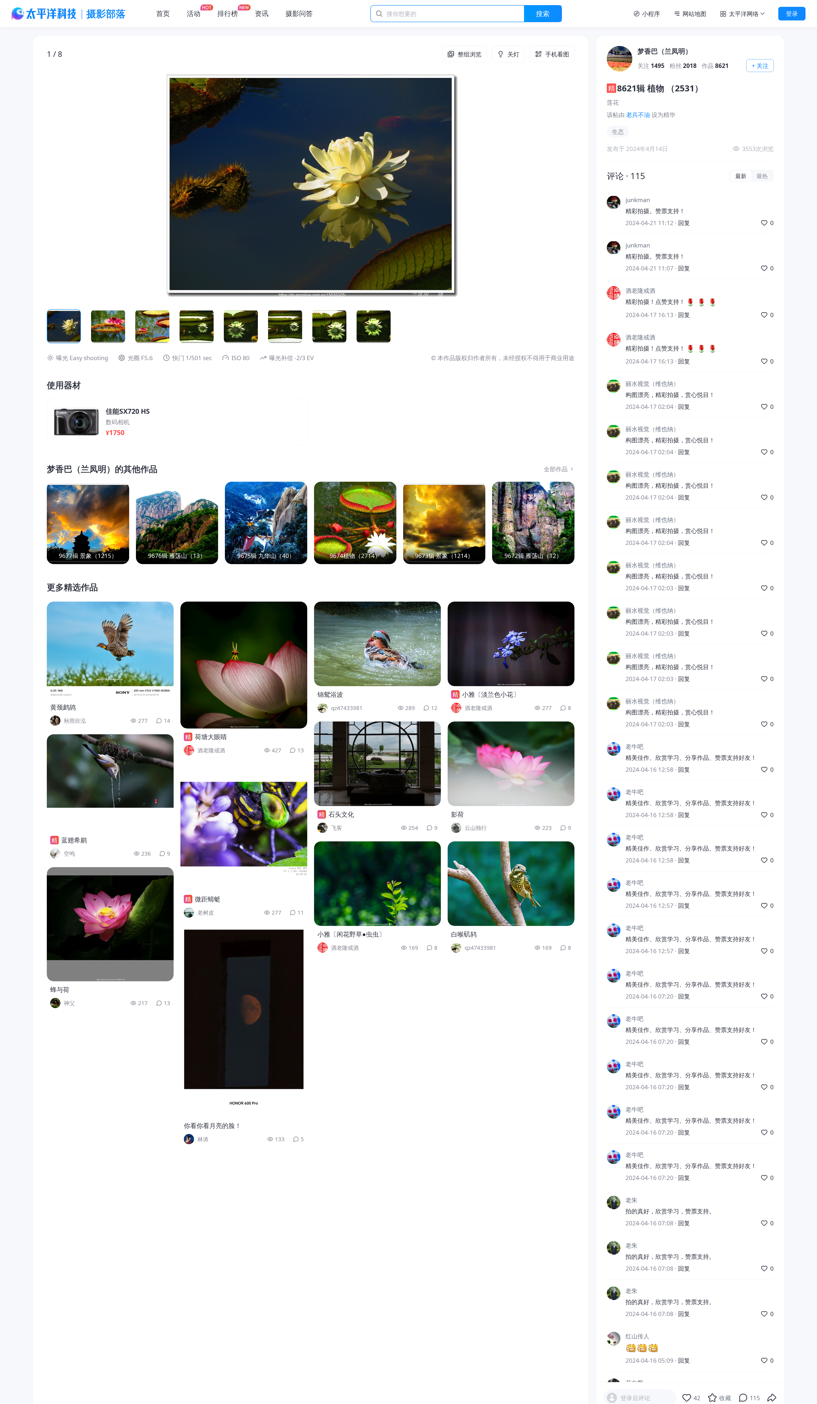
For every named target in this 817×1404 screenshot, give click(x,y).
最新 (740, 176)
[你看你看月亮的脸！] (243, 1021)
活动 (193, 13)
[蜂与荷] (110, 924)
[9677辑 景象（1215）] (88, 523)
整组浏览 (469, 54)
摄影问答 (299, 13)
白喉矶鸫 (464, 934)
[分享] (772, 1398)
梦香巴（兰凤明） (664, 51)
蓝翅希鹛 (74, 840)
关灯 (513, 54)
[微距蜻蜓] (243, 827)
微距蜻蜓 (207, 899)
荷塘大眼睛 (211, 736)
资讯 (262, 13)
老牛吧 (634, 746)
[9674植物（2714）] (355, 523)
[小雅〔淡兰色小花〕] (511, 644)
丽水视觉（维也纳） (652, 383)
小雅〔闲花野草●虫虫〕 (351, 934)
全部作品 (556, 469)
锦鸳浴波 (330, 694)
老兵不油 (638, 115)
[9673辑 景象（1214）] (444, 523)
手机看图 (557, 54)
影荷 (457, 814)
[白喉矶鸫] (511, 883)
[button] (99, 184)
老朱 (631, 1200)
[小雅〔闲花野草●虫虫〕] (377, 883)
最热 (762, 176)
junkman (638, 200)
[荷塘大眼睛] (243, 665)
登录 (792, 13)
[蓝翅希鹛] (110, 783)
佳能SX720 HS (128, 411)
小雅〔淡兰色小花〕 (491, 694)
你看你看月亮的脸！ (212, 1125)
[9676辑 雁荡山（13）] (177, 523)
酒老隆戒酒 (640, 290)
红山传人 (637, 1336)
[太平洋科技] (44, 13)
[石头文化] (377, 763)
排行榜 (227, 13)
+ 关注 (760, 66)
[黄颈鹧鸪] (110, 650)
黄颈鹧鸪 (63, 707)
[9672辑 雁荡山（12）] (533, 523)
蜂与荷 (59, 989)
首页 (163, 13)
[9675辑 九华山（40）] (266, 523)
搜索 (543, 13)
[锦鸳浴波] (377, 644)
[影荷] (511, 763)
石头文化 (341, 814)
